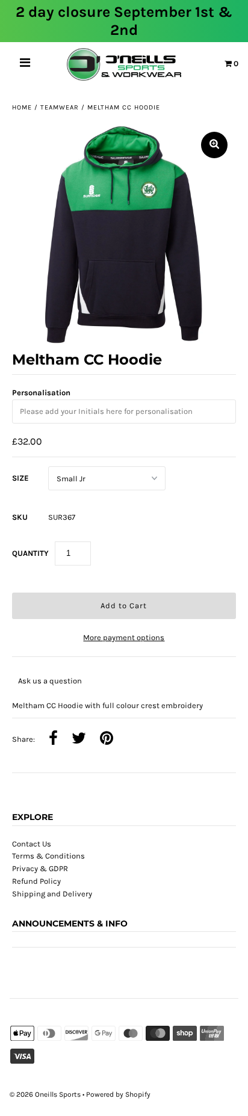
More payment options (123, 637)
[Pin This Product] (106, 739)
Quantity (30, 553)
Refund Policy (36, 881)
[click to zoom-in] (214, 145)
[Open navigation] (25, 64)
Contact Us (31, 843)
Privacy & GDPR (40, 868)
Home (22, 107)
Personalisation (41, 392)
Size (20, 477)
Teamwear (59, 107)
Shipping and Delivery (52, 893)
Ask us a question (50, 680)
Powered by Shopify (118, 1094)
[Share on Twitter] (79, 739)
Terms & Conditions (48, 855)
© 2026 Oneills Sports (45, 1094)
